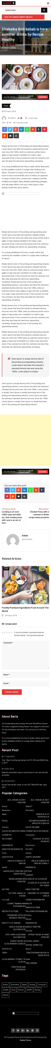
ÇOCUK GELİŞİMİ (32, 827)
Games (28, 853)
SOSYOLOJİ (7, 949)
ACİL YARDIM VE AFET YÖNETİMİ (40, 801)
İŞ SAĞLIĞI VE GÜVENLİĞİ (36, 879)
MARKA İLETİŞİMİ (33, 907)
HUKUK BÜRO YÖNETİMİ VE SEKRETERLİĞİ (14, 872)
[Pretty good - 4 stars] (9, 632)
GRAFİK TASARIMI (33, 857)
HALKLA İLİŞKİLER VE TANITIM (17, 862)
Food (12, 45)
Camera (5, 827)
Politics (29, 915)
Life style (5, 900)
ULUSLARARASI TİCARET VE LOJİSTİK (14, 960)
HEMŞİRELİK (31, 867)
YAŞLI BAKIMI (31, 963)
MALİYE (29, 903)
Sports (28, 949)
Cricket (5, 990)
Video (28, 959)
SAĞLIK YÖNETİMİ (33, 927)
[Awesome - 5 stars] (11, 632)
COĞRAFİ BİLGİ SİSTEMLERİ (37, 831)
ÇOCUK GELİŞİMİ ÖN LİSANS (13, 831)
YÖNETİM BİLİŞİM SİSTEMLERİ (18, 968)
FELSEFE (29, 849)
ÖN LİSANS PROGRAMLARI (37, 911)
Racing (28, 919)
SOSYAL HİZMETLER (34, 945)
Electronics (30, 845)
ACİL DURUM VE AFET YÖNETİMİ (17, 801)
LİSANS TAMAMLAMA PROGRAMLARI (16, 904)
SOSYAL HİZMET (32, 941)
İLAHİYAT (29, 875)
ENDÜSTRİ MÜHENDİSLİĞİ (12, 849)
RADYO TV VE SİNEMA (11, 923)
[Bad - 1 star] (2, 632)
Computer (42, 985)
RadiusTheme (25, 1040)
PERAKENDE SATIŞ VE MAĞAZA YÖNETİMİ (16, 916)
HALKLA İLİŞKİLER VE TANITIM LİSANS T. (40, 862)
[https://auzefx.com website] (18, 118)
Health (4, 867)
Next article (43, 509)
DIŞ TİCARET (7, 839)
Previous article (9, 509)
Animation (30, 810)
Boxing (4, 821)
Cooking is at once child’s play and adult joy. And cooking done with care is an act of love (12, 517)
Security (29, 931)
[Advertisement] (25, 440)
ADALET (29, 806)
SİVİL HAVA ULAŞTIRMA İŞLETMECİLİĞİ (16, 935)
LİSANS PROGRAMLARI (35, 900)
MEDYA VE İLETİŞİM (10, 911)
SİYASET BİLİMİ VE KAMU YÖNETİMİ (38, 935)
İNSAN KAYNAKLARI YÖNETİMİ (17, 880)
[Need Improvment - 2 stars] (4, 632)
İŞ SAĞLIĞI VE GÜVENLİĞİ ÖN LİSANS (38, 884)
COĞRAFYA (6, 835)
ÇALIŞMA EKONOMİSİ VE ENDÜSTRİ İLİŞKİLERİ (39, 822)
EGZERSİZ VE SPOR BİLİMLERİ (41, 840)
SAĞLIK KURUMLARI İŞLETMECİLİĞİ (17, 928)
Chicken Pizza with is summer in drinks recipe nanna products (39, 515)
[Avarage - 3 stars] (7, 632)
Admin (25, 535)
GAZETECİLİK (7, 857)
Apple (4, 814)
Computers (30, 835)
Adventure (6, 810)
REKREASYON (31, 923)
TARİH (4, 953)
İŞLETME (5, 889)
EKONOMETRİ (7, 845)
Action (4, 806)
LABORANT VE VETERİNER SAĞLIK (38, 894)
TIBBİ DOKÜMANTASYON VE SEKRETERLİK (37, 954)
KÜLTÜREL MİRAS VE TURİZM (17, 894)
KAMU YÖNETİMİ (32, 889)
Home (6, 45)
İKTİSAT (29, 871)
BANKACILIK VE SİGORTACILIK (42, 815)
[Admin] (21, 118)
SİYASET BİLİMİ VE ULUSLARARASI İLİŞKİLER (15, 942)
